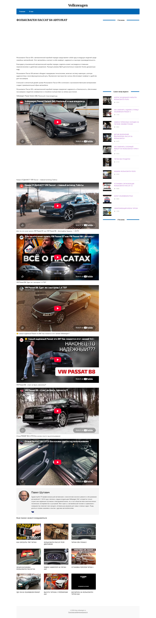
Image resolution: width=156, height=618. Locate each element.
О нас (31, 11)
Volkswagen (78, 5)
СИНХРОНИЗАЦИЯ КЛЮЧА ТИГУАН (126, 208)
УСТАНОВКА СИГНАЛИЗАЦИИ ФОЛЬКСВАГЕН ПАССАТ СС (124, 185)
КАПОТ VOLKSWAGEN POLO (123, 196)
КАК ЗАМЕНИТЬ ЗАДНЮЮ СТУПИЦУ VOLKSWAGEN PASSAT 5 (126, 111)
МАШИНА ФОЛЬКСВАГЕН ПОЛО (125, 171)
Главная (22, 11)
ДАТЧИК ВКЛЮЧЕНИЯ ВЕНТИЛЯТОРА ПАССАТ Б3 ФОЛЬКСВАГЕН (123, 136)
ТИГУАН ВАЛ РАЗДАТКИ (122, 159)
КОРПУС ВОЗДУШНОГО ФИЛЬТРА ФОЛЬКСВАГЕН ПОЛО (125, 98)
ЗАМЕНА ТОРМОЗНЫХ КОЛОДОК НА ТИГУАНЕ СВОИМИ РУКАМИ (126, 123)
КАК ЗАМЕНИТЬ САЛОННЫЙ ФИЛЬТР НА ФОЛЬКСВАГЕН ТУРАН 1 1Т (126, 149)
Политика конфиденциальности (78, 612)
